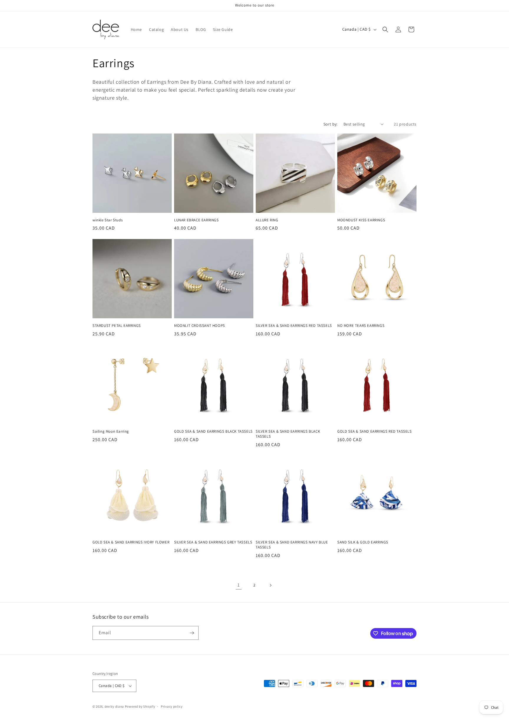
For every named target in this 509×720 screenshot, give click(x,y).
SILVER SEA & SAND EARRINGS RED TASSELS (294, 325)
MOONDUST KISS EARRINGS (361, 220)
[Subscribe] (191, 633)
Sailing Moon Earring (110, 431)
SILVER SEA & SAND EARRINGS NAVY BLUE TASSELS (292, 545)
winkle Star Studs (107, 220)
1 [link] (238, 585)
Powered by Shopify (140, 706)
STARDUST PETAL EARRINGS (116, 325)
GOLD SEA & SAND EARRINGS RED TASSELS (374, 431)
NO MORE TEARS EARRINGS (360, 325)
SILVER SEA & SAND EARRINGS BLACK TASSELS (288, 434)
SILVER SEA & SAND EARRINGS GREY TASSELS (213, 542)
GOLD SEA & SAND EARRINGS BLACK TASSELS (213, 431)
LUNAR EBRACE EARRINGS (196, 220)
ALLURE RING (267, 220)
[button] (385, 29)
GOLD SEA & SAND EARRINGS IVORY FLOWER (130, 542)
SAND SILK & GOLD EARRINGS (362, 542)
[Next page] (270, 585)
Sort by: (330, 124)
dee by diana (114, 706)
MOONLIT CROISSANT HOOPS (199, 325)
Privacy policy (172, 706)
